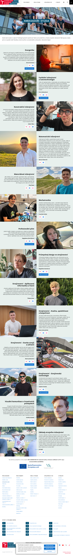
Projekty (31, 489)
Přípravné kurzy (5, 493)
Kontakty (4, 506)
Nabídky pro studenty (20, 493)
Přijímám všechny (49, 545)
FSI (2, 5)
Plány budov (60, 503)
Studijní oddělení (19, 511)
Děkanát (60, 487)
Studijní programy (19, 479)
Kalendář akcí (61, 479)
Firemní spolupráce (48, 477)
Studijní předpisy (19, 481)
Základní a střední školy (48, 485)
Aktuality (60, 477)
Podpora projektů (33, 485)
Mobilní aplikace (5, 491)
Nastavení (49, 551)
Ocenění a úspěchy (62, 481)
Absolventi (60, 483)
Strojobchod (60, 491)
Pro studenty (27, 2)
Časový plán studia (19, 483)
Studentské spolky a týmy (21, 491)
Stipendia (18, 495)
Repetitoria (18, 513)
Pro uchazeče (8, 5)
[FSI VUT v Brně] (5, 2)
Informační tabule (61, 493)
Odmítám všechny (49, 548)
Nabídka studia (5, 479)
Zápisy (3, 485)
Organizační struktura (62, 485)
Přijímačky (4, 483)
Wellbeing (18, 505)
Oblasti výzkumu (33, 481)
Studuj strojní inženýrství (7, 477)
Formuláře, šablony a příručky (22, 499)
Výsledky (32, 491)
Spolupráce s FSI (48, 2)
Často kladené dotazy (6, 487)
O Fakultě (58, 2)
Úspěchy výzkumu (33, 479)
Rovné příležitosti (61, 499)
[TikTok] (69, 545)
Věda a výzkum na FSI (34, 477)
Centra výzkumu (33, 483)
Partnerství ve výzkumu (48, 479)
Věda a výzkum (37, 2)
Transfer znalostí (33, 487)
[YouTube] (62, 545)
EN (71, 2)
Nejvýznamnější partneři (49, 481)
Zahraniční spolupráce (48, 483)
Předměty (18, 477)
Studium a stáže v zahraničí (21, 487)
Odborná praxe (19, 489)
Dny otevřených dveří (6, 489)
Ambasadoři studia (5, 481)
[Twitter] (66, 545)
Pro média (60, 505)
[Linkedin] (59, 545)
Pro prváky (18, 485)
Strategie (60, 495)
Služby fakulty (47, 487)
